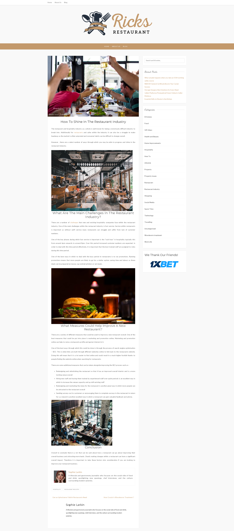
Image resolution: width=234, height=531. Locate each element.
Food (147, 123)
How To (148, 156)
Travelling (148, 222)
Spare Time (149, 209)
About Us (58, 2)
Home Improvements (153, 143)
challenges (74, 222)
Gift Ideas (148, 130)
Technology (149, 216)
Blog (65, 2)
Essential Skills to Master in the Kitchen (158, 99)
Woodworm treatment (153, 235)
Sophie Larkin (75, 505)
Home (50, 2)
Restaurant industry (58, 114)
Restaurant (149, 183)
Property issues (151, 176)
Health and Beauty (152, 137)
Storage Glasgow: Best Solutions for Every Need (162, 90)
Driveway (148, 117)
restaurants (78, 132)
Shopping (148, 196)
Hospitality (58, 108)
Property (148, 169)
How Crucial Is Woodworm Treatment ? (119, 497)
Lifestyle (148, 163)
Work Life (148, 242)
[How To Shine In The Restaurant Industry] (93, 86)
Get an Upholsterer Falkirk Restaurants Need (70, 497)
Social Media (149, 202)
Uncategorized (150, 229)
